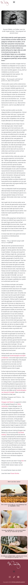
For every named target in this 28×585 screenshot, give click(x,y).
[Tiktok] (14, 577)
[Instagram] (10, 577)
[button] (14, 2)
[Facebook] (18, 577)
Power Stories (15, 473)
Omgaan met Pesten (7, 402)
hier (22, 461)
